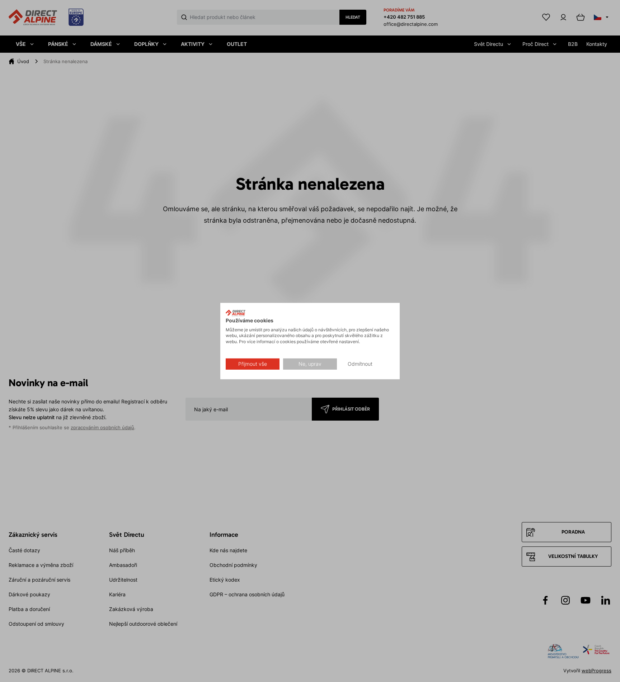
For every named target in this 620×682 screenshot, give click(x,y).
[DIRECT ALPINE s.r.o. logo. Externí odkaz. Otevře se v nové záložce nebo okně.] (235, 313)
